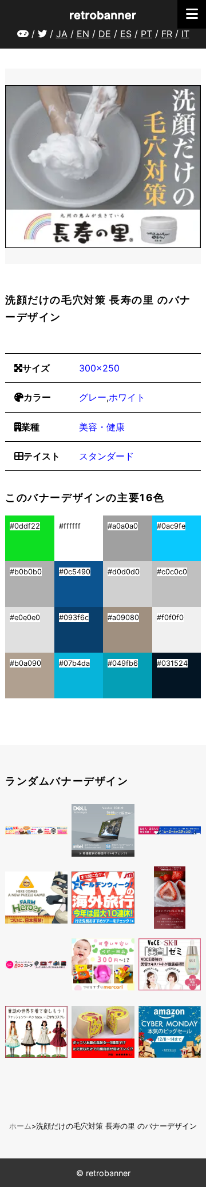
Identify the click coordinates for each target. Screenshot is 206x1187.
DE (104, 33)
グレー (92, 397)
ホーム (20, 1126)
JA (62, 33)
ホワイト (127, 397)
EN (83, 33)
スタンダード (106, 456)
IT (185, 33)
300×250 (99, 368)
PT (146, 33)
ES (126, 33)
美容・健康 (102, 427)
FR (166, 33)
